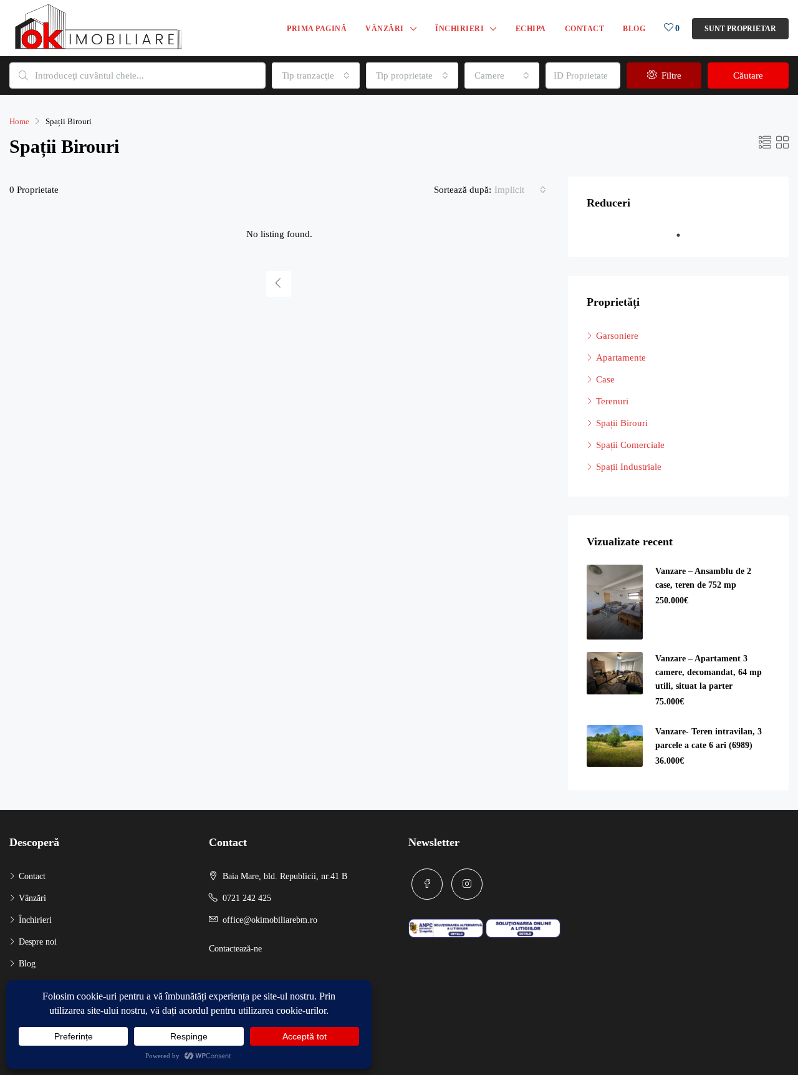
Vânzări (384, 28)
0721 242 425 (247, 898)
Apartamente (621, 357)
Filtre (670, 75)
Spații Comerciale (630, 445)
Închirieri (459, 28)
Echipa (531, 28)
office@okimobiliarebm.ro (270, 920)
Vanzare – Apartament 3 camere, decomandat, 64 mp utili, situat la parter (708, 672)
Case (605, 379)
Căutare (748, 75)
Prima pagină (317, 28)
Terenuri (612, 401)
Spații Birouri (622, 423)
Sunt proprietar (740, 28)
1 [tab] (684, 235)
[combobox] (316, 75)
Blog (634, 28)
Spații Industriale (628, 467)
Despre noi (38, 941)
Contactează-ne (235, 948)
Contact (585, 28)
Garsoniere (617, 336)
